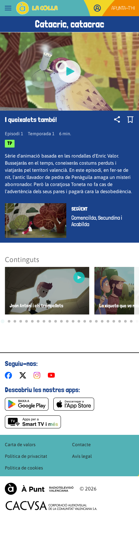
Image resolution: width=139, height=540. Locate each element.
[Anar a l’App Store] (73, 404)
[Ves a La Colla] (37, 8)
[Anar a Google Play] (26, 404)
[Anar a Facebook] (10, 375)
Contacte (81, 444)
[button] (3, 321)
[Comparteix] (117, 119)
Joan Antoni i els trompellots (36, 306)
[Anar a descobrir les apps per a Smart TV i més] (33, 421)
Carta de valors (20, 444)
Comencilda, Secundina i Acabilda (96, 221)
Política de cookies (24, 467)
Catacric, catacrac (69, 24)
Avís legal (82, 456)
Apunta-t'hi (123, 8)
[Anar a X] (24, 375)
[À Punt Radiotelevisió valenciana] (39, 489)
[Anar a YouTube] (53, 375)
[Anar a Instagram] (38, 375)
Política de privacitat (26, 456)
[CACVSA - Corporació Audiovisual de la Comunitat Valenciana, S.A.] (51, 506)
